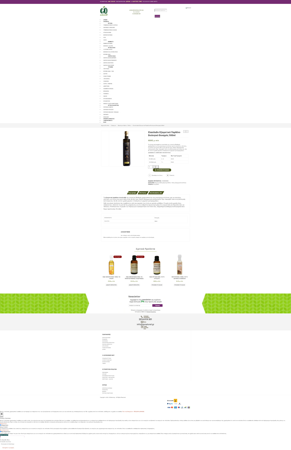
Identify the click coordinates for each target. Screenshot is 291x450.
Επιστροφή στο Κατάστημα (7, 444)
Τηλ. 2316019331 (136, 12)
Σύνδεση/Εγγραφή (106, 358)
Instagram (105, 341)
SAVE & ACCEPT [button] (4, 435)
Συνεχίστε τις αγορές (8, 447)
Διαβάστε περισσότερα (111, 285)
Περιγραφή (132, 193)
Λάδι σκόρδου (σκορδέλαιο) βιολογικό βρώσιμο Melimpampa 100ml (184, 132)
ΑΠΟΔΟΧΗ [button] (136, 411)
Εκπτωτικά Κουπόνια (107, 388)
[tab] (132, 192)
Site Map (104, 374)
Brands (104, 391)
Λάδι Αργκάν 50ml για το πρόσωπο (156, 277)
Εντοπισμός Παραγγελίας (108, 375)
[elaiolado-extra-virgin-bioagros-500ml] (126, 148)
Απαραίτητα (4, 425)
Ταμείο (104, 363)
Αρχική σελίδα (105, 125)
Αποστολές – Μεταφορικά (108, 377)
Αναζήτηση (157, 16)
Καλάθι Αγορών (106, 361)
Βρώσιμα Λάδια (159, 182)
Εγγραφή (157, 305)
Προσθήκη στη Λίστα (157, 175)
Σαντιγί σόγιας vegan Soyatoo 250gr (187, 132)
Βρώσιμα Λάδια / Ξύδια (124, 125)
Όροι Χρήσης (105, 346)
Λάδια (157, 184)
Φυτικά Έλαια (182, 182)
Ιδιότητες (142, 193)
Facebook (104, 339)
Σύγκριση (117, 285)
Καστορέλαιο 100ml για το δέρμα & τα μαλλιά (180, 277)
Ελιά (154, 184)
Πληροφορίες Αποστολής (108, 342)
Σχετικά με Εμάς (106, 337)
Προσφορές (105, 389)
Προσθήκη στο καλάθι (163, 170)
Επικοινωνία (105, 372)
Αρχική (104, 349)
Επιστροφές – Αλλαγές (107, 379)
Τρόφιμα (113, 125)
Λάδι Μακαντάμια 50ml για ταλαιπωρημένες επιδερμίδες (134, 277)
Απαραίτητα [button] (3, 423)
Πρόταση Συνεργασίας (107, 393)
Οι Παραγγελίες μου (107, 360)
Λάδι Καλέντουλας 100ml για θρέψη (111, 277)
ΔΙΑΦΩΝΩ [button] (141, 411)
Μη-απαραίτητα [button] (4, 430)
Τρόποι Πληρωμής (106, 347)
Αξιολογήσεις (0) (156, 193)
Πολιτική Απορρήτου (151, 311)
